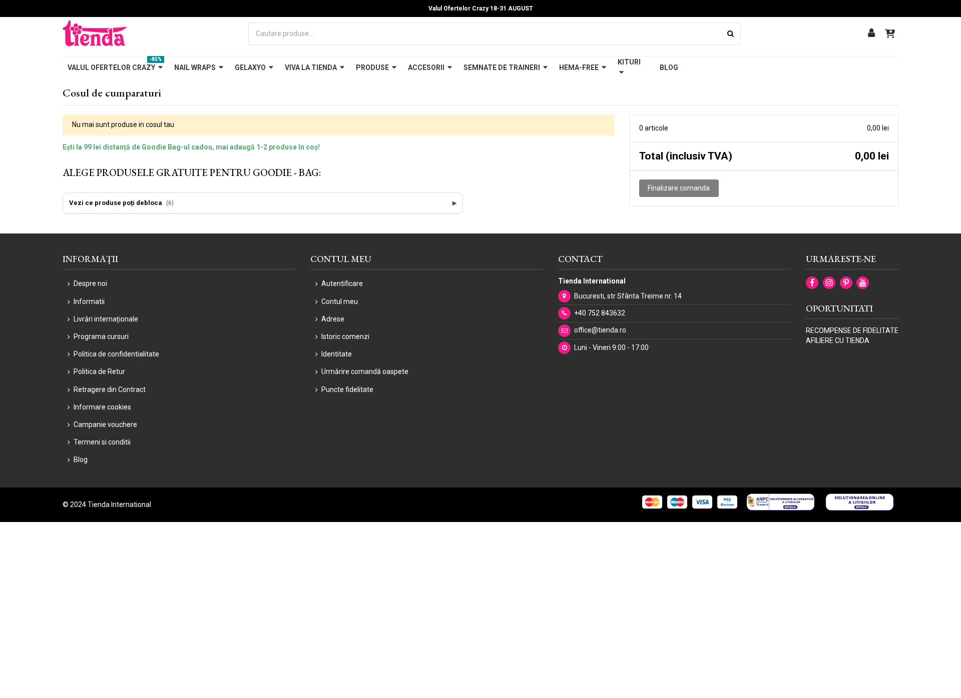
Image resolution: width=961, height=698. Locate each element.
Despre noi (90, 284)
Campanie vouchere (105, 424)
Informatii (89, 302)
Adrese (332, 319)
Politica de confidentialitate (116, 354)
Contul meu (339, 302)
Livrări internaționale (106, 319)
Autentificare (342, 284)
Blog (81, 460)
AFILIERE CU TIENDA (837, 340)
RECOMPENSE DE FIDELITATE (852, 330)
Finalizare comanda (679, 188)
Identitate (336, 354)
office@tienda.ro (600, 330)
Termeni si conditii (102, 442)
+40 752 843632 (599, 313)
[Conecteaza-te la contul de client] (871, 34)
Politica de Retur (99, 372)
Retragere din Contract (110, 390)
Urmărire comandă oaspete (364, 372)
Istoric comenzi (345, 336)
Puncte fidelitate (347, 390)
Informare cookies (102, 407)
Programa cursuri (101, 336)
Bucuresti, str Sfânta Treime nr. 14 (628, 296)
